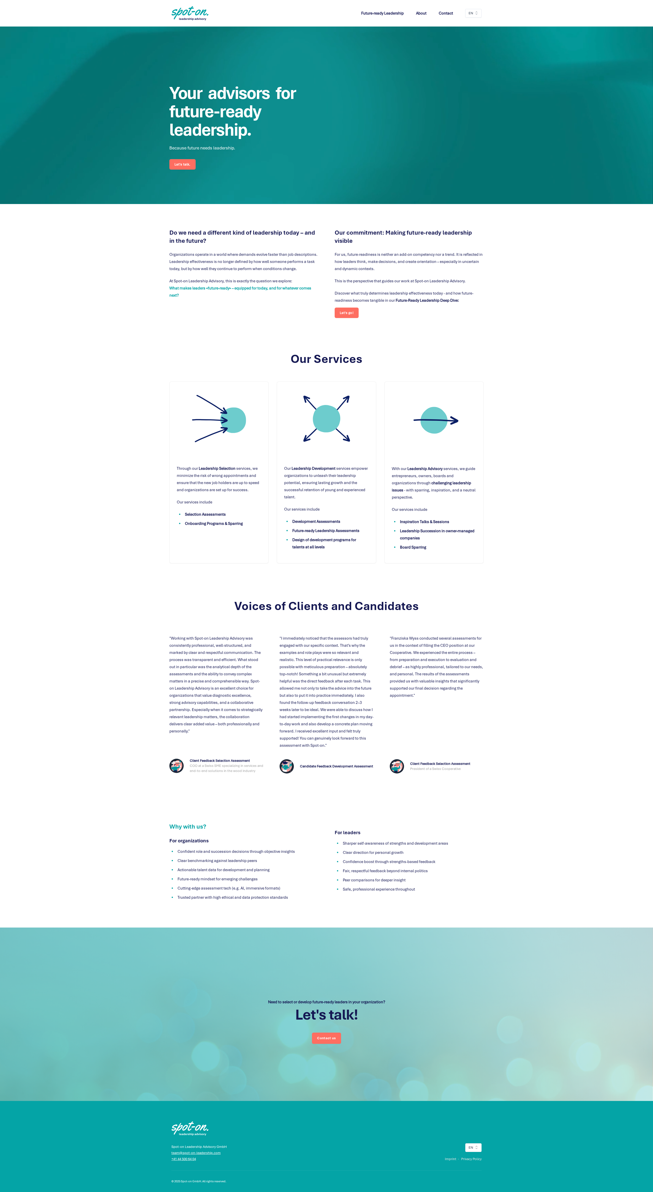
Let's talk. (182, 164)
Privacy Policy (471, 1159)
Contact (446, 13)
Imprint (450, 1159)
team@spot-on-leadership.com (196, 1153)
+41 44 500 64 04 (183, 1159)
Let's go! (347, 313)
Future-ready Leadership (382, 13)
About (421, 13)
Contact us (326, 1038)
